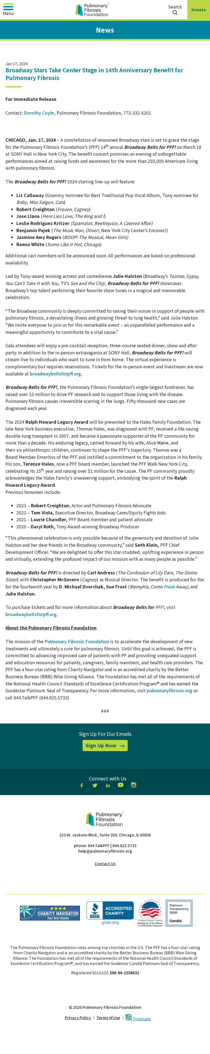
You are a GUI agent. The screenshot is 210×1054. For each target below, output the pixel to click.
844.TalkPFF (99, 845)
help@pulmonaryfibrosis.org (105, 851)
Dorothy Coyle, (40, 112)
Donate (199, 13)
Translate (141, 1018)
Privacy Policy (78, 1017)
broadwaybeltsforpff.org (55, 373)
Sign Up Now (107, 746)
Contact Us (105, 863)
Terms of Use (108, 1017)
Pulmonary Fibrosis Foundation (77, 641)
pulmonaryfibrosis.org (169, 690)
